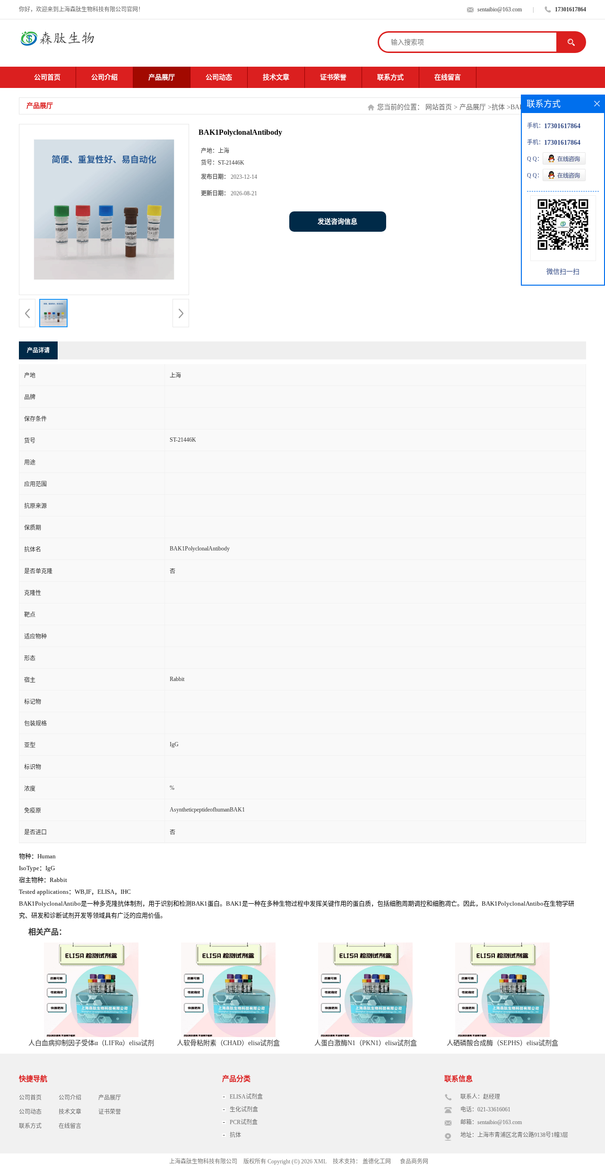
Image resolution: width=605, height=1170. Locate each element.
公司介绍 (104, 77)
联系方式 (390, 77)
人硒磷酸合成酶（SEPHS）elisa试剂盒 (502, 1043)
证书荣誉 (333, 77)
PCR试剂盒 (244, 1122)
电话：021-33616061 (485, 1109)
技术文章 (276, 77)
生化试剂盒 (244, 1109)
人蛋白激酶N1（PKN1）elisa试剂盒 (365, 1043)
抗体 (498, 107)
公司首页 (47, 77)
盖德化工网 (377, 1161)
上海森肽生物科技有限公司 (203, 1161)
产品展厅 (161, 77)
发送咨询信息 (337, 221)
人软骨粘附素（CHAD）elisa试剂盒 (228, 1043)
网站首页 (438, 107)
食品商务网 (414, 1161)
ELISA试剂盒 (246, 1096)
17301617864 (570, 9)
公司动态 (219, 77)
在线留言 (447, 77)
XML (320, 1161)
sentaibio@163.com (499, 9)
